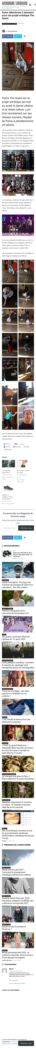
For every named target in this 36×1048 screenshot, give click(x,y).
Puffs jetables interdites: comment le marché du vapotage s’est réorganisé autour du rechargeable (18, 665)
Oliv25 (11, 969)
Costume (5, 950)
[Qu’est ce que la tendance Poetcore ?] (18, 914)
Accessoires (5, 580)
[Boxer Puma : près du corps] (23, 463)
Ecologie (5, 717)
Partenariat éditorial (7, 660)
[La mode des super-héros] (8, 463)
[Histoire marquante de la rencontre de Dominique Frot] (18, 598)
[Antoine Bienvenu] (4, 31)
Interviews (5, 743)
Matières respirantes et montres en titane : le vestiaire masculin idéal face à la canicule (17, 804)
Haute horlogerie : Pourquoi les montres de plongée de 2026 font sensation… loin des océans (17, 585)
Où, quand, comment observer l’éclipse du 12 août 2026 (16, 637)
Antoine (15, 558)
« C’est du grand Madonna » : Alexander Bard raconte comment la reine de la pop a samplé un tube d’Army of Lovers (17, 749)
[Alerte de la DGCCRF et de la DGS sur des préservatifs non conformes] (7, 553)
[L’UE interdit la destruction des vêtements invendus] (18, 707)
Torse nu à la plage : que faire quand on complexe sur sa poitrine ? (15, 693)
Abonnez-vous (26, 528)
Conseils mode (6, 800)
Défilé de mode (6, 867)
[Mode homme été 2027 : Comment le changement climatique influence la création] (18, 857)
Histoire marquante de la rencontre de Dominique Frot (15, 612)
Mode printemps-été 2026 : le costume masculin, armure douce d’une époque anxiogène (17, 955)
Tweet (22, 444)
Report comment (19, 983)
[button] (10, 271)
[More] (25, 36)
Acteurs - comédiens (7, 608)
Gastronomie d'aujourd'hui (9, 774)
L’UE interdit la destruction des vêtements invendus (16, 720)
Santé (14, 550)
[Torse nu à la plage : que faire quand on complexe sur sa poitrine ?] (18, 679)
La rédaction (5, 670)
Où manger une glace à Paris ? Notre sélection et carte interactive (18, 777)
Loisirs (4, 634)
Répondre (11, 983)
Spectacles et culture (9, 23)
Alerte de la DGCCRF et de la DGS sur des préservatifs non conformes (22, 554)
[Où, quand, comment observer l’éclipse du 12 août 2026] (18, 624)
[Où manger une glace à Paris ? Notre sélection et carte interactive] (18, 764)
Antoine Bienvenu (13, 31)
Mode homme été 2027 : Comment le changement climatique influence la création (16, 872)
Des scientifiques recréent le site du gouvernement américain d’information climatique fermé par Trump (18, 834)
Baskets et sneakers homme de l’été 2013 (7, 497)
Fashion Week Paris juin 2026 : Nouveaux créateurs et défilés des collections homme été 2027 (18, 900)
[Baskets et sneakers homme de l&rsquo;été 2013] (8, 488)
